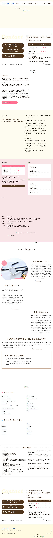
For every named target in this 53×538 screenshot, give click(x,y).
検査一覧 (36, 3)
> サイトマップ (4, 533)
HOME (17, 3)
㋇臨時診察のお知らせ (34, 184)
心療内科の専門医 (32, 140)
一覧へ (50, 162)
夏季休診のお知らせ (33, 188)
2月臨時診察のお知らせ (34, 171)
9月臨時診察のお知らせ (34, 175)
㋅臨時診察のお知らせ (34, 192)
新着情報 (49, 3)
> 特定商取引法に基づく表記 (10, 533)
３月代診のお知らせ (33, 167)
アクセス (43, 3)
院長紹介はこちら (7, 102)
